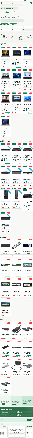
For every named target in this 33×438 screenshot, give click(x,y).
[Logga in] (29, 3)
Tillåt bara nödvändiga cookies (16, 434)
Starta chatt (29, 419)
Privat (25, 0)
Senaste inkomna (4, 24)
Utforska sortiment (13, 24)
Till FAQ (25, 403)
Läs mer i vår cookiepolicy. (17, 430)
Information (30, 0)
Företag (27, 0)
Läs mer (14, 404)
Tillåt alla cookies (16, 432)
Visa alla (30, 44)
